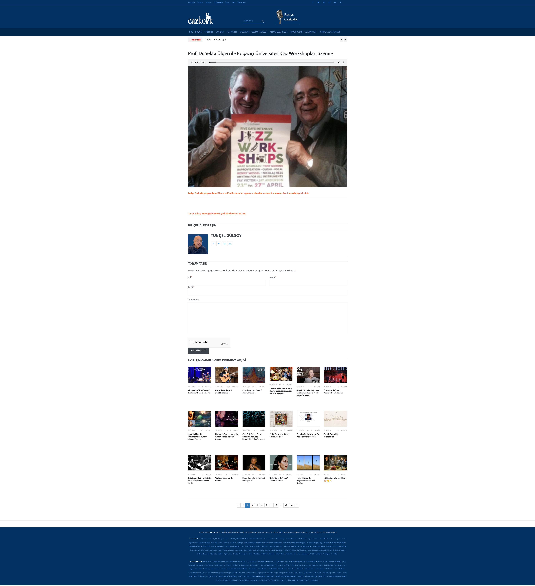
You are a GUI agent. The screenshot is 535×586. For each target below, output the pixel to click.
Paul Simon (241, 576)
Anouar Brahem (229, 561)
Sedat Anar (301, 576)
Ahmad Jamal (207, 561)
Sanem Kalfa (270, 576)
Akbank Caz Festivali (256, 539)
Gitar (213, 546)
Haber (281, 546)
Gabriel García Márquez (218, 569)
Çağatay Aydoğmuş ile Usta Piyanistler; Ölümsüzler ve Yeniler (199, 480)
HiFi (233, 3)
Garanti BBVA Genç (195, 546)
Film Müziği (287, 543)
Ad (190, 277)
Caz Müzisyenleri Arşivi (202, 543)
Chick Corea (236, 565)
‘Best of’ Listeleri (259, 32)
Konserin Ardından (290, 550)
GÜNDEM (220, 32)
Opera (226, 554)
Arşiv (309, 539)
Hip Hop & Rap (305, 546)
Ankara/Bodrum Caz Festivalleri (296, 539)
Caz (342, 539)
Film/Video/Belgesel (298, 543)
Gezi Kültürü (206, 546)
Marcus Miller (298, 573)
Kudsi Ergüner (251, 573)
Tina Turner (235, 580)
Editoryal (240, 543)
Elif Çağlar (287, 565)
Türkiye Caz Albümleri (329, 32)
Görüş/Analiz (220, 546)
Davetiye (233, 543)
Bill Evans (320, 561)
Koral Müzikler (302, 550)
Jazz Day (231, 550)
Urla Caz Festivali (290, 554)
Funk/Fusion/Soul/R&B (337, 543)
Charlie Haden (218, 565)
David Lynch (245, 565)
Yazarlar (244, 32)
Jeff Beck (300, 569)
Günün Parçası (273, 546)
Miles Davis (318, 573)
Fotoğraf (326, 543)
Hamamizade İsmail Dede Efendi (237, 569)
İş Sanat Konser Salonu (318, 546)
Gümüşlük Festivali (238, 546)
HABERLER (209, 32)
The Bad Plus (226, 580)
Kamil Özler (202, 573)
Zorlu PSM (334, 554)
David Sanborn (254, 565)
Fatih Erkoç (338, 565)
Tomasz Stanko (244, 580)
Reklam (200, 3)
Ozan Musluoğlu (222, 576)
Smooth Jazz (280, 554)
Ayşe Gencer (271, 561)
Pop (230, 554)
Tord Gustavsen (265, 580)
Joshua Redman (340, 569)
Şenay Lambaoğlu (311, 576)
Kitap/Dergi (238, 550)
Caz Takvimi (310, 32)
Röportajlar (296, 32)
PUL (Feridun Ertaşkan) (240, 554)
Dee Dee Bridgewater (268, 565)
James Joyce (292, 569)
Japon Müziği (223, 550)
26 (286, 505)
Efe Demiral (279, 565)
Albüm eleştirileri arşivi (215, 40)
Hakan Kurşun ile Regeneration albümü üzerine (306, 480)
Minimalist (336, 550)
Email (191, 287)
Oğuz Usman (212, 576)
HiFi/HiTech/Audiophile (292, 546)
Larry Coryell (261, 573)
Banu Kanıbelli (300, 561)
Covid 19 (226, 543)
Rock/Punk (264, 554)
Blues (227, 3)
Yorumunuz (193, 299)
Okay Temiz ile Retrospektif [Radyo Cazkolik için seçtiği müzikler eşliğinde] (281, 391)
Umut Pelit (283, 580)
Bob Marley (337, 561)
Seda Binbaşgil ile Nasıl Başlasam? (285, 576)
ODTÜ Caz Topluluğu (200, 576)
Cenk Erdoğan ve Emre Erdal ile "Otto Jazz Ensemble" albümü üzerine (253, 436)
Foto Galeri (242, 3)
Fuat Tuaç (206, 569)
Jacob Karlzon (282, 569)
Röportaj (272, 554)
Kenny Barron (220, 573)
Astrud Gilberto (251, 561)
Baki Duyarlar (290, 561)
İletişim (208, 3)
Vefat (298, 554)
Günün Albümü (250, 546)
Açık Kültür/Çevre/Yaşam (221, 539)
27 (292, 505)
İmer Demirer (262, 569)
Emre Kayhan (306, 565)
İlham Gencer (253, 569)
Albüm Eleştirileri (279, 32)
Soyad (273, 277)
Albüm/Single (280, 539)
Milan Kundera (308, 573)
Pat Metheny (233, 576)
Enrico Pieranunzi (317, 565)
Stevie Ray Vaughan (334, 576)
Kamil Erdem (193, 573)
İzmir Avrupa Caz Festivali (209, 550)
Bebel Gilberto (311, 561)
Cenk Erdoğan (208, 565)
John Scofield (329, 569)
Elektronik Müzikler (250, 543)
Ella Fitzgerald (296, 565)
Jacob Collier (272, 569)
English (260, 543)
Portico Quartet (252, 576)
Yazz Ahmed (314, 580)
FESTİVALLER (232, 32)
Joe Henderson (308, 569)
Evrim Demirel (329, 565)
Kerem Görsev (240, 573)
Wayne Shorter (304, 580)
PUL (191, 32)
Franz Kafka (198, 569)
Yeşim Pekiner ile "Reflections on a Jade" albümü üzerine (197, 436)
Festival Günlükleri (276, 543)
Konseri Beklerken (277, 550)
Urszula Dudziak (293, 580)
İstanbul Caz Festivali (333, 546)
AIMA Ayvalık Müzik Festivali (239, 539)
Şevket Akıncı (322, 576)
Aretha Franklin (240, 561)
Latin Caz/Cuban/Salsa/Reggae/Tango (320, 550)
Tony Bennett (254, 580)
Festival (266, 543)
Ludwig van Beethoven (285, 573)
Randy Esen (261, 576)
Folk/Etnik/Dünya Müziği (314, 543)
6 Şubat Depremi (206, 539)
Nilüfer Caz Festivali (216, 554)
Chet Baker (227, 565)
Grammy (228, 546)
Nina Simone (337, 573)
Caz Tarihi (214, 543)
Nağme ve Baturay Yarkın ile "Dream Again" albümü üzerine (226, 436)
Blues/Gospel (335, 539)
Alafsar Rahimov (218, 561)
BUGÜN (198, 32)
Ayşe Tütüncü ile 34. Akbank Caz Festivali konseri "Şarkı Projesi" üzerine (308, 393)
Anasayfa (191, 3)
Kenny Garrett (230, 573)
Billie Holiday (328, 561)
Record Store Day (254, 554)
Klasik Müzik (218, 3)
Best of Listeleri (325, 539)
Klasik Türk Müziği (258, 550)
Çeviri (220, 543)
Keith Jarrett (211, 573)
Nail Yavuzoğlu (327, 573)
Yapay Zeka (305, 554)
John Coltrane (319, 569)
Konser (267, 550)
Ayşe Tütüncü (280, 561)
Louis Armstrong (271, 573)
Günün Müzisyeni (262, 546)
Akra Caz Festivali (269, 539)
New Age (206, 554)
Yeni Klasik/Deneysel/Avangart (319, 554)
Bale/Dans (315, 539)
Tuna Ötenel (275, 580)
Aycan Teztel (262, 561)
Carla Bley (199, 565)
